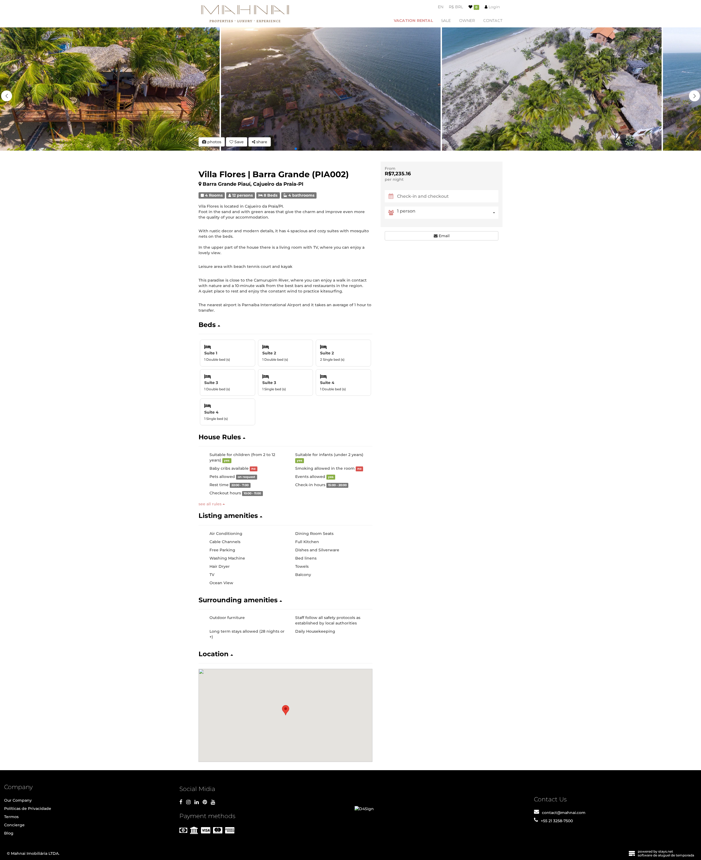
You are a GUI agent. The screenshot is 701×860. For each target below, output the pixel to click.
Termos (11, 816)
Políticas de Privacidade (27, 808)
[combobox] (447, 213)
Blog (8, 833)
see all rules (211, 503)
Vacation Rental (413, 20)
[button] (694, 95)
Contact (492, 20)
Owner (467, 20)
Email (444, 235)
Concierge (14, 824)
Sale (446, 20)
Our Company (18, 800)
